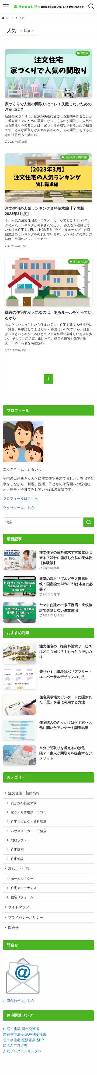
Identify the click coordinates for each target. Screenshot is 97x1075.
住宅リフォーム (22, 897)
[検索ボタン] (91, 6)
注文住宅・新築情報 (24, 793)
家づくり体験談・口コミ (28, 812)
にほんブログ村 (15, 1045)
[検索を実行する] (88, 522)
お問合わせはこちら (18, 1001)
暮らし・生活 (18, 869)
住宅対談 (17, 859)
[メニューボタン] (5, 6)
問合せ (13, 928)
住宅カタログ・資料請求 (28, 821)
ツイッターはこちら (18, 508)
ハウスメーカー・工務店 (28, 831)
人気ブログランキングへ (22, 1051)
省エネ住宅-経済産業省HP (23, 1040)
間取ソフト (19, 840)
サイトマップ (18, 907)
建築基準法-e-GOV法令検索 (24, 1034)
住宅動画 (17, 849)
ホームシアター (22, 878)
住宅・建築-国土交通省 (21, 1029)
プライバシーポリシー (25, 917)
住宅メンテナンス (24, 887)
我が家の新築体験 (24, 803)
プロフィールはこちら (20, 498)
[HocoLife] (48, 6)
